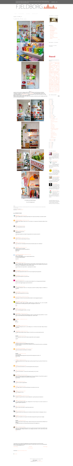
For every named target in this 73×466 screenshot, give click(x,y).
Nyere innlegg (15, 446)
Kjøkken (58, 74)
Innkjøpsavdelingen (54, 72)
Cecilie (17, 242)
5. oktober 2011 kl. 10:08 (21, 406)
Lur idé (50, 77)
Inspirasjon (56, 73)
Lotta (16, 225)
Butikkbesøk (54, 64)
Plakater (52, 81)
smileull (17, 262)
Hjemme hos (56, 70)
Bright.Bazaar (52, 34)
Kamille (54, 74)
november (52, 139)
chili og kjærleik (18, 325)
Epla (54, 65)
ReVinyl (17, 230)
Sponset (58, 86)
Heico (53, 70)
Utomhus (51, 91)
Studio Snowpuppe (56, 87)
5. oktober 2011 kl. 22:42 (22, 415)
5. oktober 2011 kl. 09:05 (21, 386)
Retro (52, 82)
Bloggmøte (51, 63)
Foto (59, 67)
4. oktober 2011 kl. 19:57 (21, 225)
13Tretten (50, 62)
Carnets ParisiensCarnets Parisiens (54, 38)
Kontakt (28, 13)
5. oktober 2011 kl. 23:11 (22, 420)
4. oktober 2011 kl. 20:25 (23, 275)
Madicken (53, 77)
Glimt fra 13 (19, 18)
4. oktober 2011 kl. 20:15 (27, 254)
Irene (16, 370)
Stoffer (50, 87)
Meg (59, 77)
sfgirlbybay (51, 35)
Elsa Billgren (52, 26)
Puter (59, 81)
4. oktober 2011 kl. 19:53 (25, 220)
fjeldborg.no (51, 67)
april (51, 109)
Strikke (52, 87)
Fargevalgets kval (53, 133)
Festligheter (51, 66)
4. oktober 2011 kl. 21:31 (24, 325)
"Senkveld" (31, 93)
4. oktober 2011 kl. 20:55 (25, 296)
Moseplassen (52, 31)
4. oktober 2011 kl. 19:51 (23, 215)
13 (31, 91)
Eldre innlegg (45, 446)
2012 (51, 142)
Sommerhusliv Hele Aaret (19, 254)
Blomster (57, 63)
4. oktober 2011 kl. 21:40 (24, 331)
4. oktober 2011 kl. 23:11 (22, 359)
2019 (51, 147)
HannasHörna (18, 275)
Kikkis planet (17, 215)
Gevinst (54, 68)
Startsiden (30, 446)
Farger (56, 65)
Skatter (58, 85)
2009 (51, 101)
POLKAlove (56, 81)
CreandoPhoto (18, 331)
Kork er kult (52, 124)
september (52, 116)
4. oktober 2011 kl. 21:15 (23, 301)
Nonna (17, 381)
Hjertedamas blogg (19, 220)
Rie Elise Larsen (25, 94)
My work (53, 78)
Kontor (50, 75)
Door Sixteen (52, 36)
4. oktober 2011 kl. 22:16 (22, 342)
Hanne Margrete (18, 270)
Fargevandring (18, 313)
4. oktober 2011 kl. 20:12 (21, 242)
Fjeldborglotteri (54, 183)
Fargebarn (17, 415)
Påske (50, 82)
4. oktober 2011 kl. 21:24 (23, 319)
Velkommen (21, 13)
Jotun (50, 74)
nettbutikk (58, 78)
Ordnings (55, 80)
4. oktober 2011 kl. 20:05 (24, 237)
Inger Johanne (18, 301)
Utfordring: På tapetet (54, 121)
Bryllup (50, 64)
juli (51, 113)
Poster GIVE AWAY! (55, 190)
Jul (52, 74)
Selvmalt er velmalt (52, 85)
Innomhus (51, 73)
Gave (50, 68)
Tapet (50, 89)
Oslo (59, 80)
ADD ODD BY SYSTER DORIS (20, 348)
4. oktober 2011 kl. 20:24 (24, 270)
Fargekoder (35, 13)
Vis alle (59, 39)
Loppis (56, 76)
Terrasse (52, 89)
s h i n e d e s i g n (18, 296)
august (52, 115)
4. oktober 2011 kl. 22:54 (22, 353)
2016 (51, 146)
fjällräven (56, 67)
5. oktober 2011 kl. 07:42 (21, 381)
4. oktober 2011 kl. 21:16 (21, 308)
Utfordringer (57, 90)
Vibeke (17, 400)
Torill (16, 286)
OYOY (50, 81)
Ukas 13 (52, 130)
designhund (17, 247)
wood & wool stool (53, 27)
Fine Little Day (57, 66)
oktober (52, 117)
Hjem (15, 13)
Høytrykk (17, 359)
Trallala (17, 386)
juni (51, 112)
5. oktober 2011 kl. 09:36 (21, 400)
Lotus (59, 76)
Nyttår (54, 79)
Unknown (17, 342)
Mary (16, 426)
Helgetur (52, 136)
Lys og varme (53, 132)
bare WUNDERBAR (19, 395)
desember (52, 140)
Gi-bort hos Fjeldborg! (55, 176)
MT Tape (50, 78)
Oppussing (51, 80)
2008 (51, 100)
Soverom (55, 86)
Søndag (55, 88)
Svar (16, 217)
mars (52, 108)
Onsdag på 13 (53, 125)
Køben (55, 75)
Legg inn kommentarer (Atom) (22, 450)
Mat (57, 77)
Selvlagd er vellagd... (54, 84)
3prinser (17, 308)
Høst (59, 70)
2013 (51, 143)
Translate (40, 461)
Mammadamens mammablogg (52, 30)
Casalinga (58, 64)
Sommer (52, 86)
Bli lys (59, 62)
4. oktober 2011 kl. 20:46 (21, 286)
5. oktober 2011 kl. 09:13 (25, 395)
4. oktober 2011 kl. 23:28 (22, 365)
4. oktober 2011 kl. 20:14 (23, 247)
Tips (51, 90)
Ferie (59, 65)
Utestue (53, 90)
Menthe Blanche (18, 237)
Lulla (16, 406)
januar (52, 105)
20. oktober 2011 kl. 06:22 (21, 426)
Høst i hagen (53, 127)
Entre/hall (51, 65)
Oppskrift (58, 79)
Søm (53, 88)
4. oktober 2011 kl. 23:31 (21, 370)
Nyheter (50, 79)
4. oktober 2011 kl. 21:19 (23, 313)
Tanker (58, 88)
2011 (51, 104)
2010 (51, 103)
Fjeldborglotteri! (53, 137)
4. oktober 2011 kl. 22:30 (29, 348)
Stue (50, 88)
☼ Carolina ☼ (18, 319)
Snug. (50, 86)
